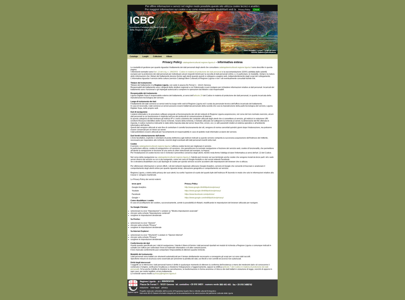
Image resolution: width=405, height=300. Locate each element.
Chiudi (256, 10)
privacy (165, 288)
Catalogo (134, 56)
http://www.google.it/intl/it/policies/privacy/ (202, 187)
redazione (144, 288)
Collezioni (157, 56)
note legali (154, 288)
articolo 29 (198, 95)
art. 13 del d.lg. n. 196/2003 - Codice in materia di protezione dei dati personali (188, 72)
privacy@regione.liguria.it (165, 273)
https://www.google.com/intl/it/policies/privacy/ (204, 198)
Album (169, 56)
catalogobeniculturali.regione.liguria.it (199, 62)
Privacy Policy (244, 10)
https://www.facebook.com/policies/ (199, 194)
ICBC (142, 20)
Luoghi (145, 56)
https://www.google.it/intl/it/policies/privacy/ (203, 191)
